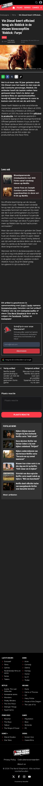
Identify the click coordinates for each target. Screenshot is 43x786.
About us (21, 764)
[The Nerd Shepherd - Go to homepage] (7, 2)
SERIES (27, 8)
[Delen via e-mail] (16, 76)
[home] (13, 7)
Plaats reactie (21, 415)
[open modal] (40, 2)
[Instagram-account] (24, 776)
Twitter (25, 316)
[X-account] (13, 776)
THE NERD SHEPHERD (11, 41)
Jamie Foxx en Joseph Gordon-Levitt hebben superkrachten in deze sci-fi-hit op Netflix (26, 192)
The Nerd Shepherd (16, 313)
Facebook (16, 316)
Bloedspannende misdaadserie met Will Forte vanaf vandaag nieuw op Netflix (25, 179)
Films (4, 37)
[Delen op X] (12, 76)
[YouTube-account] (29, 776)
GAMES (35, 8)
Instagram (6, 319)
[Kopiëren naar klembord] (20, 76)
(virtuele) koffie (28, 311)
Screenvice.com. (9, 308)
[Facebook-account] (19, 776)
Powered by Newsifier (21, 781)
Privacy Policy (10, 760)
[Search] (36, 2)
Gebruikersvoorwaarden (28, 760)
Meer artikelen (10, 495)
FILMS (19, 8)
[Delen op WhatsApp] (3, 76)
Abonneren (21, 351)
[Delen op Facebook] (7, 76)
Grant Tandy (26, 305)
